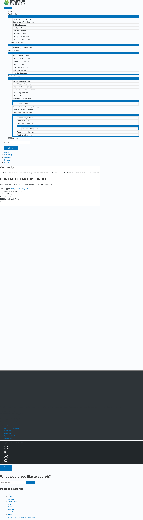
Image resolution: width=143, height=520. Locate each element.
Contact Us (8, 431)
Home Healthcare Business (23, 110)
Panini (10, 507)
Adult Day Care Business (22, 81)
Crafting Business (19, 25)
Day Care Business (20, 95)
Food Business (13, 50)
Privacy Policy (9, 433)
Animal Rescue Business (22, 84)
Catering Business (19, 64)
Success (11, 496)
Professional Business (16, 42)
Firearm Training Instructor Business (26, 107)
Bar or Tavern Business (21, 56)
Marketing (8, 155)
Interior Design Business (26, 118)
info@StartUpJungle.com (20, 189)
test (9, 504)
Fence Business (23, 104)
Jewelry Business (19, 31)
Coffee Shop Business (21, 61)
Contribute (8, 438)
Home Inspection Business (22, 113)
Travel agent (13, 502)
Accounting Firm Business (22, 48)
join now (11, 148)
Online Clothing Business (22, 39)
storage (11, 499)
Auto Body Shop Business (22, 87)
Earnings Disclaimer (11, 436)
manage (11, 509)
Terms (6, 426)
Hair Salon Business (20, 28)
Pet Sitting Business (24, 135)
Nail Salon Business (20, 34)
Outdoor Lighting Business (31, 129)
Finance (7, 160)
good (10, 515)
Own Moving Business (25, 124)
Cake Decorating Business (22, 58)
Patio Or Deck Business (26, 132)
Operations (8, 157)
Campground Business (21, 37)
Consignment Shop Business (23, 22)
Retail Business (13, 14)
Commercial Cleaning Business (24, 90)
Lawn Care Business (24, 121)
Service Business (14, 76)
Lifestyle (7, 162)
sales (10, 494)
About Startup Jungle (12, 428)
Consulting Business (20, 93)
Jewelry (11, 512)
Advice (6, 152)
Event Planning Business (22, 98)
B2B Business (13, 138)
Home (10, 11)
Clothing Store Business (22, 19)
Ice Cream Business (20, 70)
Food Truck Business (20, 67)
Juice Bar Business (20, 73)
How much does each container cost (21, 517)
